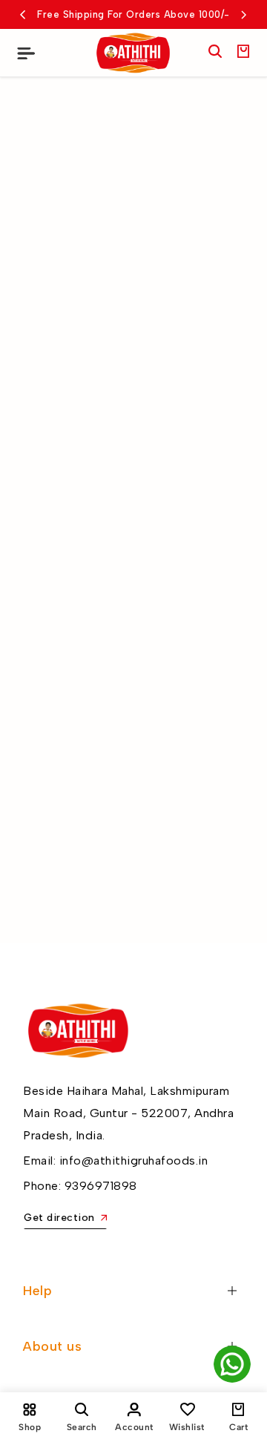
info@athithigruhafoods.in (133, 1160)
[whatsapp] (232, 1364)
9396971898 (101, 1186)
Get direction (59, 1217)
